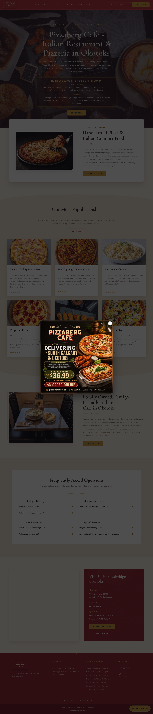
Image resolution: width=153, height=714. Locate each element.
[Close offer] (110, 323)
